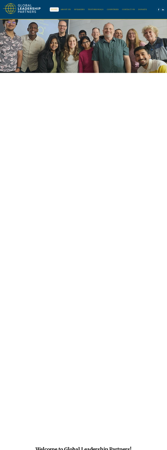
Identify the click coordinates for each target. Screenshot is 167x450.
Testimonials (96, 9)
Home (54, 9)
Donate (142, 9)
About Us (66, 9)
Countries (113, 9)
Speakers (79, 9)
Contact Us (128, 9)
